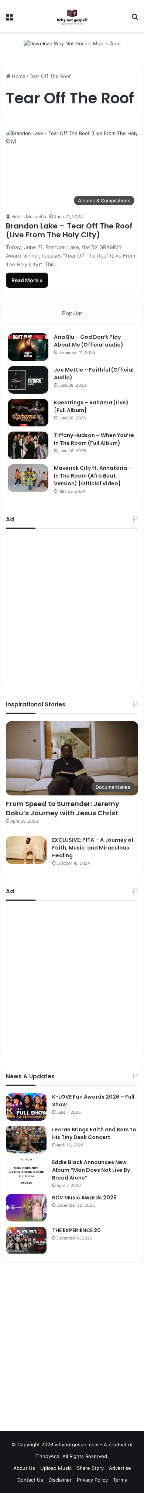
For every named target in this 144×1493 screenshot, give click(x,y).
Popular (72, 313)
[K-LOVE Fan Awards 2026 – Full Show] (26, 1107)
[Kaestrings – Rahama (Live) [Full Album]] (28, 412)
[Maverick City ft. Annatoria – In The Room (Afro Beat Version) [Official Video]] (28, 478)
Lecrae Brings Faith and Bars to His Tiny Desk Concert (94, 1133)
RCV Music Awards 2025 (84, 1197)
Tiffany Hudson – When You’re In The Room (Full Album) (94, 439)
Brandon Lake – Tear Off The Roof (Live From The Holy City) (69, 230)
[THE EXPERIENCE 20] (26, 1240)
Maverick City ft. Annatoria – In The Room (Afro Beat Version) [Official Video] (93, 475)
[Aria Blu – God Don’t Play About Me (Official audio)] (28, 347)
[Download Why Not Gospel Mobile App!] (72, 45)
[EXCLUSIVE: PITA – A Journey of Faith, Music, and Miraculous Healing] (26, 850)
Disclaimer (60, 1480)
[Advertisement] (72, 608)
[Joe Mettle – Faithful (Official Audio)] (28, 380)
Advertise (120, 1468)
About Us (24, 1468)
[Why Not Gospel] (72, 16)
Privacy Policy (92, 1480)
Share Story (90, 1468)
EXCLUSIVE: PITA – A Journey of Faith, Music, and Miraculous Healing (93, 847)
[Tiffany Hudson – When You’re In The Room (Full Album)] (28, 445)
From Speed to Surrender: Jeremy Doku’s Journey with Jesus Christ (62, 808)
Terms (120, 1480)
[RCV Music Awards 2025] (26, 1207)
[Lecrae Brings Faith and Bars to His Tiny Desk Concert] (26, 1139)
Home (17, 76)
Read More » (26, 280)
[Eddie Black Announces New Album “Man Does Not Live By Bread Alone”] (26, 1172)
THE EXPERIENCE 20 (76, 1230)
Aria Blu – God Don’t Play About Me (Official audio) (88, 340)
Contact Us (30, 1480)
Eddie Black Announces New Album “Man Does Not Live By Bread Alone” (91, 1170)
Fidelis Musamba (28, 216)
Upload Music (56, 1468)
